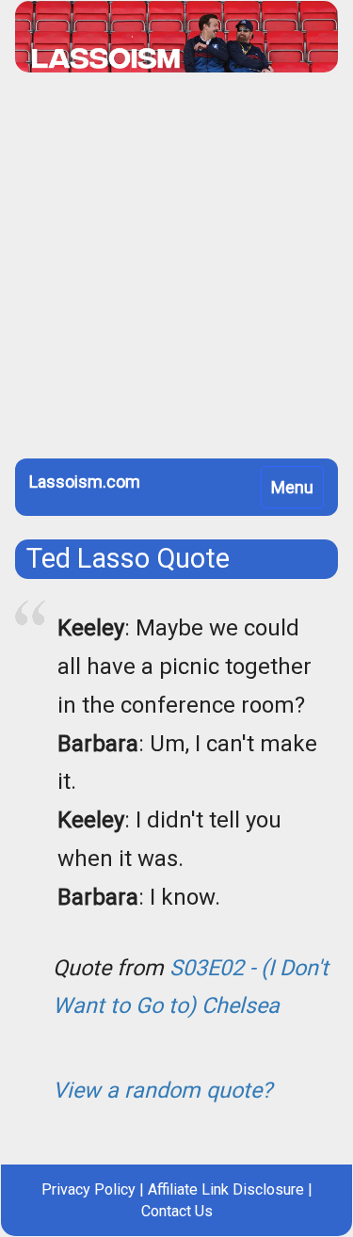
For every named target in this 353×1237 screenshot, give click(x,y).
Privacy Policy (88, 1189)
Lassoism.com (84, 481)
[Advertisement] (176, 272)
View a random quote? (162, 1090)
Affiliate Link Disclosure (226, 1189)
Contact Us (177, 1211)
